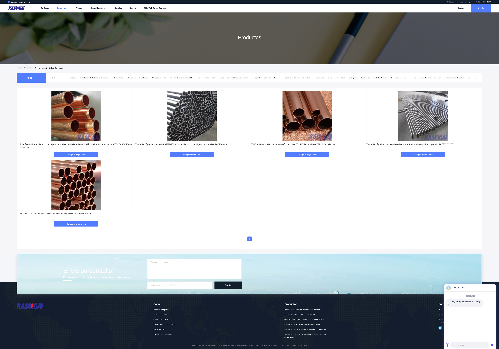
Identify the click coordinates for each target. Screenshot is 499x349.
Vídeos (79, 8)
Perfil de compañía (161, 309)
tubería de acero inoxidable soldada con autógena (297, 78)
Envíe (228, 285)
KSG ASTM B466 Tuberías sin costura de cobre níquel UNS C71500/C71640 (55, 214)
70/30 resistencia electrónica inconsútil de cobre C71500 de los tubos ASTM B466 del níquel (293, 144)
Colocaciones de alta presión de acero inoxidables (134, 78)
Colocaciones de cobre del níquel (420, 78)
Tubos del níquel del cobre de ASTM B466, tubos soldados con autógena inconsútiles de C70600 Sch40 (183, 144)
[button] (61, 77)
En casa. (45, 8)
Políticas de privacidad (162, 334)
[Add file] (447, 345)
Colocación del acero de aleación (388, 78)
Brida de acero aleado (362, 78)
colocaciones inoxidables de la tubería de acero (304, 319)
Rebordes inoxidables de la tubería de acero (302, 309)
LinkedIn (440, 328)
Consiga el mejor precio (76, 155)
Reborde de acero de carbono (227, 78)
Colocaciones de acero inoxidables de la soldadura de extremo (185, 78)
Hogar (19, 68)
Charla (481, 8)
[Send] (492, 345)
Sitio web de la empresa (155, 8)
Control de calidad (160, 319)
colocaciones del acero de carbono (258, 78)
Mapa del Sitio (159, 329)
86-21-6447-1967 (484, 2)
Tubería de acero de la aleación (335, 78)
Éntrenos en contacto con (164, 324)
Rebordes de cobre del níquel (450, 78)
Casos (133, 8)
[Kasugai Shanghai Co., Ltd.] (16, 8)
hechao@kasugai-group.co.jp (460, 2)
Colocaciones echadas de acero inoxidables (91, 78)
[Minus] (492, 287)
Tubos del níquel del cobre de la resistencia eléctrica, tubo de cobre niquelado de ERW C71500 (410, 144)
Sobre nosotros (98, 8)
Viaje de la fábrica (160, 314)
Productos (62, 8)
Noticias (118, 8)
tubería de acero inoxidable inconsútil (299, 314)
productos (28, 68)
